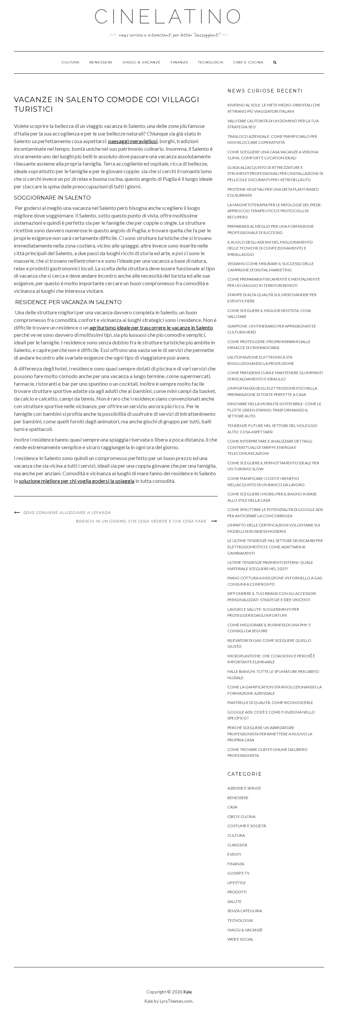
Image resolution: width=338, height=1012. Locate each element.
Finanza (179, 62)
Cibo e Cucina (248, 62)
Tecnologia (210, 62)
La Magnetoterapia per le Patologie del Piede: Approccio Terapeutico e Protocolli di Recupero (274, 210)
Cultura (71, 62)
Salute (234, 901)
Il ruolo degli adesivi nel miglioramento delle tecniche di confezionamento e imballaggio (270, 248)
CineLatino (169, 16)
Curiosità (237, 844)
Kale (188, 991)
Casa (232, 806)
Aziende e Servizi (244, 788)
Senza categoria (244, 910)
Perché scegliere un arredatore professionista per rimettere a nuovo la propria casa (269, 733)
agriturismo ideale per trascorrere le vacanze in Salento (151, 327)
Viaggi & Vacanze (142, 62)
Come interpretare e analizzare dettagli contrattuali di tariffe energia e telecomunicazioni (269, 447)
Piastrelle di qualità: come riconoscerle (270, 702)
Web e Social (240, 939)
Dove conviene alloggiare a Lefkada (67, 512)
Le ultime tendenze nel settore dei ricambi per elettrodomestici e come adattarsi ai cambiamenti (275, 546)
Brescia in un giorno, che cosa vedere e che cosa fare (142, 521)
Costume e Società (246, 825)
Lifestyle (236, 882)
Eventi (234, 854)
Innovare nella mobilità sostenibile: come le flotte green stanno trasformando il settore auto (274, 409)
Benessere (101, 62)
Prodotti (237, 891)
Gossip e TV (238, 873)
